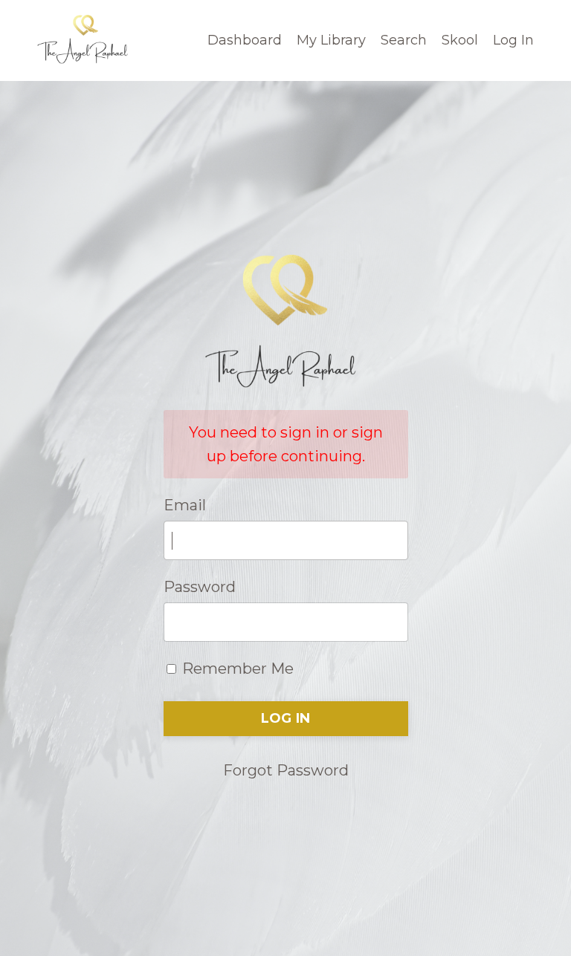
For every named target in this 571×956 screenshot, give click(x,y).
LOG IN (286, 718)
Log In (513, 40)
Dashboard (244, 40)
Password (200, 587)
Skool (460, 40)
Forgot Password (286, 770)
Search (404, 40)
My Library (331, 40)
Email (185, 505)
